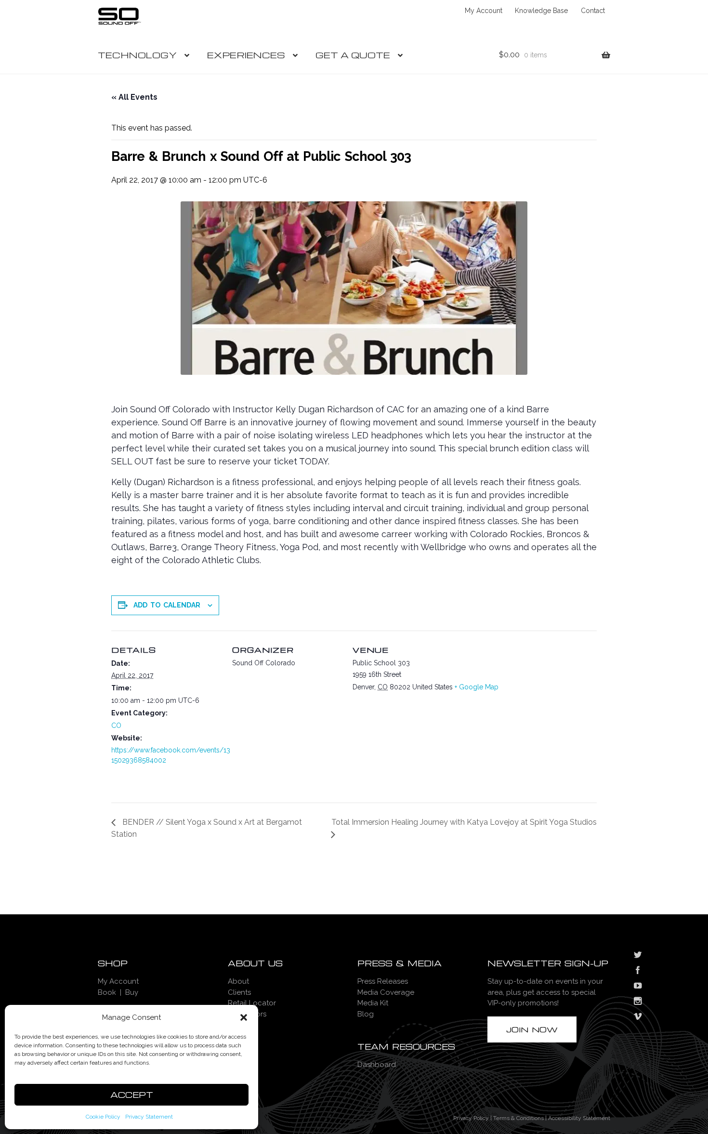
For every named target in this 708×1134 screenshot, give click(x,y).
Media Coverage (385, 992)
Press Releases (382, 981)
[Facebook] (637, 971)
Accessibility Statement (579, 1118)
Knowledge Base (541, 10)
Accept (131, 1095)
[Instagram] (637, 1002)
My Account (483, 10)
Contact (593, 10)
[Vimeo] (637, 1017)
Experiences (246, 54)
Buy (131, 992)
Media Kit (372, 1003)
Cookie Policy (103, 1116)
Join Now (532, 1029)
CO (116, 725)
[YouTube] (637, 986)
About (238, 981)
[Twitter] (637, 956)
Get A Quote (352, 54)
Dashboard (376, 1064)
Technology (137, 54)
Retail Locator (252, 1003)
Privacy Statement (149, 1116)
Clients (239, 992)
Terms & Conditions (518, 1118)
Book (107, 992)
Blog (365, 1014)
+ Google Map (476, 687)
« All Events (134, 97)
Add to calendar (166, 605)
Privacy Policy (471, 1118)
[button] (244, 1017)
